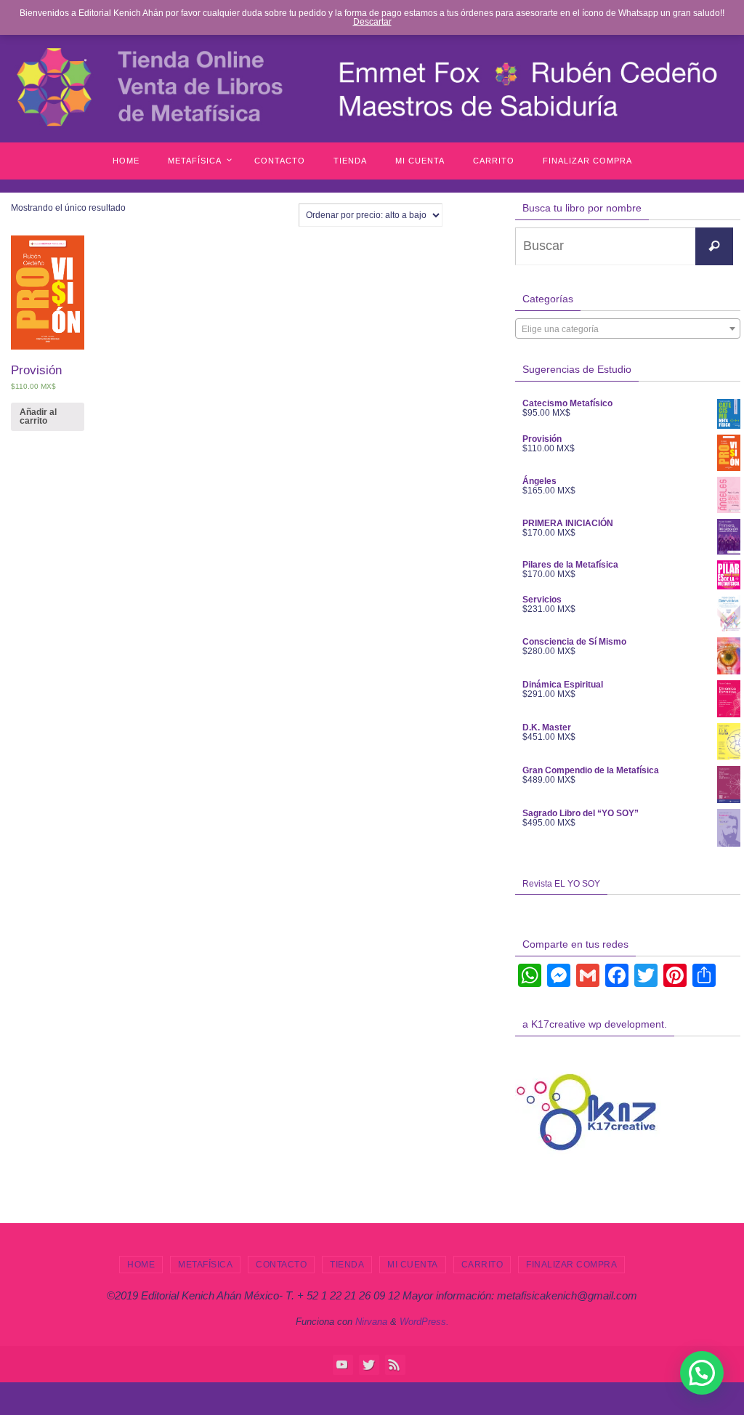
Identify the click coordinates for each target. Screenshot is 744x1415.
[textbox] (628, 329)
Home (141, 1264)
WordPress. (424, 1321)
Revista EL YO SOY (561, 884)
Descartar (372, 22)
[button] (702, 1373)
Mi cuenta (412, 1264)
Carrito (482, 1264)
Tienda (347, 1264)
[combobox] (627, 328)
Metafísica (205, 1264)
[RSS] (394, 1364)
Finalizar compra (571, 1264)
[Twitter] (368, 1364)
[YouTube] (342, 1364)
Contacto (281, 1264)
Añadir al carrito (38, 416)
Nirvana (371, 1321)
